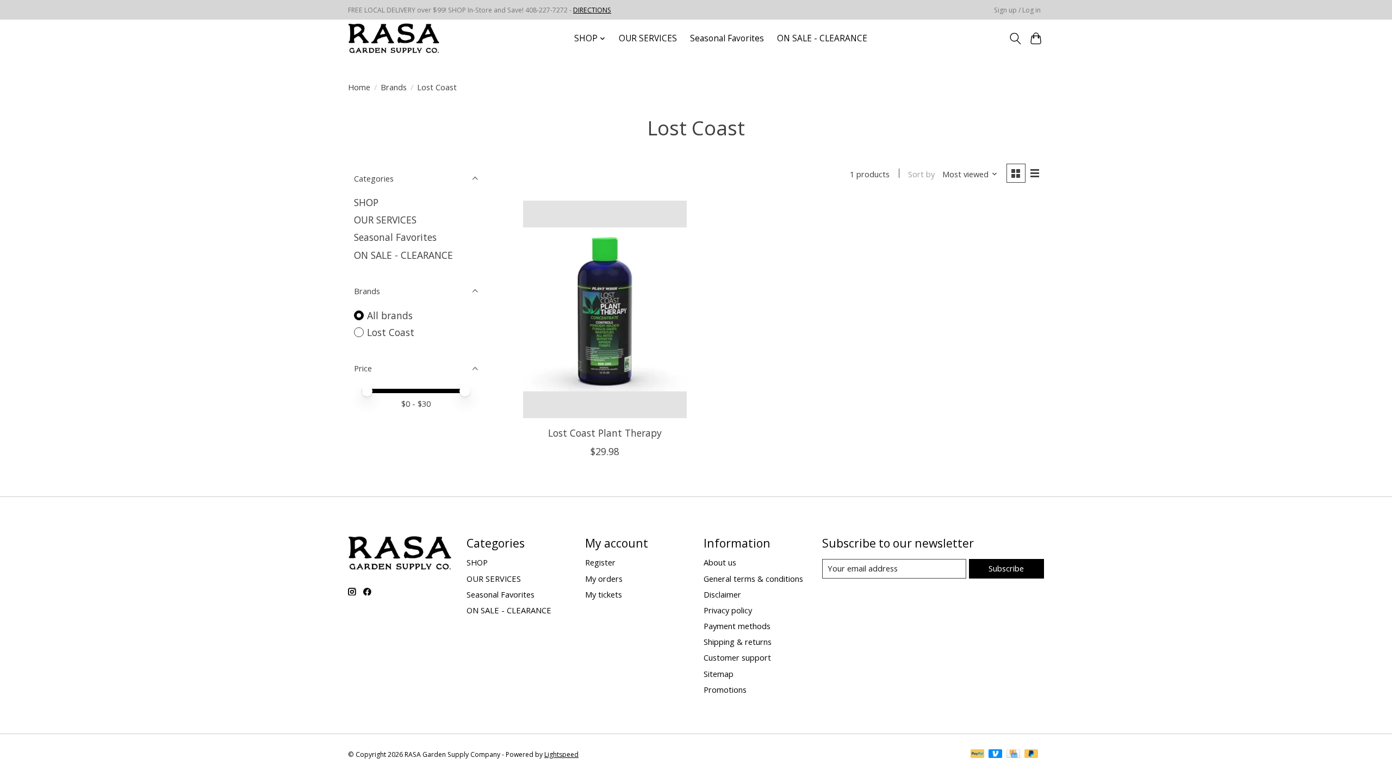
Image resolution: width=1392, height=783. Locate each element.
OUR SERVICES (648, 38)
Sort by (921, 174)
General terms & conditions (753, 578)
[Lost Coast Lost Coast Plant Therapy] (605, 309)
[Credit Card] (1013, 754)
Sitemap (719, 673)
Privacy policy (728, 610)
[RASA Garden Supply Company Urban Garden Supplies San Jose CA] (393, 38)
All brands (390, 315)
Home (359, 87)
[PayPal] (978, 754)
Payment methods (737, 625)
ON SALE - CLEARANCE (822, 38)
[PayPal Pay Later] (1031, 754)
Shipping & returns (738, 641)
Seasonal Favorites (727, 38)
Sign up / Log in (1017, 10)
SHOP (366, 202)
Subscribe (1006, 568)
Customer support (737, 657)
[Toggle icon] (1015, 38)
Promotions (725, 689)
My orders (604, 578)
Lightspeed (561, 754)
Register (600, 562)
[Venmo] (996, 754)
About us (720, 562)
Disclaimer (722, 594)
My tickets (603, 594)
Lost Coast (390, 332)
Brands (394, 87)
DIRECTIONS (592, 10)
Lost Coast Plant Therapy (605, 432)
